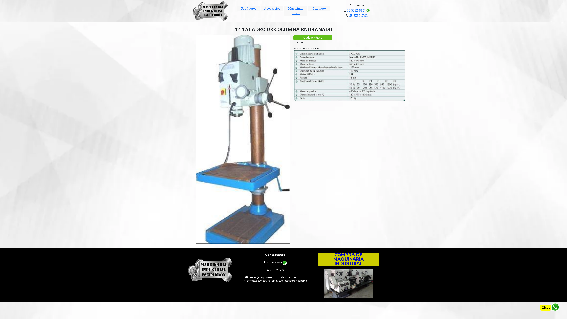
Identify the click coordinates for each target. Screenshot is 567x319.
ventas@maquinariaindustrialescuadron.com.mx (277, 277)
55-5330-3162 (358, 15)
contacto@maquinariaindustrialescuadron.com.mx (277, 280)
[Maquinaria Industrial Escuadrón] (210, 10)
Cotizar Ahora (312, 37)
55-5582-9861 (356, 10)
